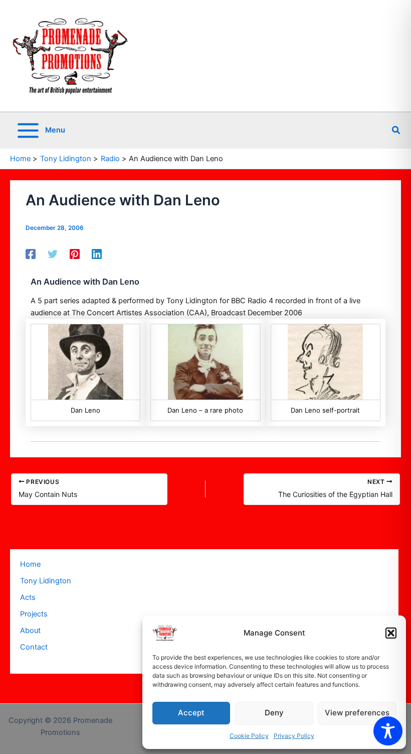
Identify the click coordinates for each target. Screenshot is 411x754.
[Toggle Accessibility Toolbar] (387, 730)
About (30, 630)
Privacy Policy (294, 735)
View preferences (357, 712)
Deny (274, 712)
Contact (34, 647)
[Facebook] (31, 254)
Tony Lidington (45, 580)
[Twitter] (53, 254)
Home (30, 564)
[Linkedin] (97, 254)
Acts (28, 597)
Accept (191, 712)
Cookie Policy (249, 735)
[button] (391, 633)
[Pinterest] (75, 254)
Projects (34, 613)
